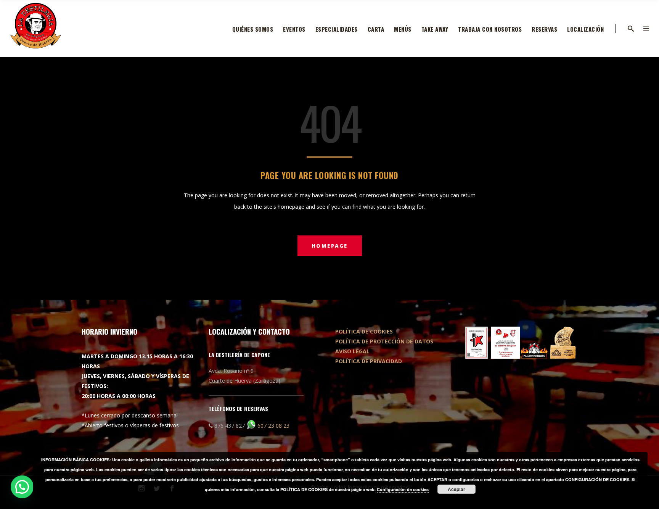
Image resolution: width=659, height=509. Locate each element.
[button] (22, 486)
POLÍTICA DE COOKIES (364, 331)
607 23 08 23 (273, 425)
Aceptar (456, 489)
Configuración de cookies (403, 489)
